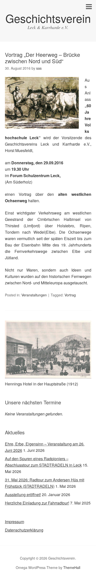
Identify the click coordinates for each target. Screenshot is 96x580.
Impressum (14, 521)
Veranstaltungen (34, 294)
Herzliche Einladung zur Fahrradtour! (37, 503)
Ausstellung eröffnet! (23, 494)
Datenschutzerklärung (24, 530)
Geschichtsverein (48, 18)
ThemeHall (71, 567)
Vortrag (70, 294)
